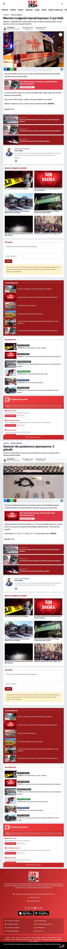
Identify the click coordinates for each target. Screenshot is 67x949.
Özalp (33, 937)
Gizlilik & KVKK (58, 939)
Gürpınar (53, 937)
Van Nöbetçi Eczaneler (13, 920)
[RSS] (41, 908)
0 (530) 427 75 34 (11, 425)
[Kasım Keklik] (9, 152)
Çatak (59, 937)
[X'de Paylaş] (8, 69)
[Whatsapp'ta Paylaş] (11, 69)
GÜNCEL (13, 10)
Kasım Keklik (19, 150)
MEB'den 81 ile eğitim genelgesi (30, 382)
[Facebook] (25, 908)
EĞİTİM (44, 10)
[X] (28, 908)
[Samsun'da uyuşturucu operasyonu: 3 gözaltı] (33, 480)
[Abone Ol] (61, 69)
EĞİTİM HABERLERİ (23, 380)
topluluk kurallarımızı (20, 267)
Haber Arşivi (39, 931)
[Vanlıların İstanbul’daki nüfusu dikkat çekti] (48, 224)
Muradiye (27, 937)
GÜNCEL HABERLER (16, 15)
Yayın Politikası (37, 939)
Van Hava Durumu (41, 920)
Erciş (22, 937)
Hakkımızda (19, 939)
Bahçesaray (7, 939)
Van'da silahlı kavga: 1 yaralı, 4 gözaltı (16, 188)
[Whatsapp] (38, 908)
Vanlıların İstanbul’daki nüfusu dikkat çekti (47, 233)
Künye (30, 939)
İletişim (26, 939)
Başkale (43, 937)
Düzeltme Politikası (47, 939)
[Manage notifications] (63, 945)
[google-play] (41, 913)
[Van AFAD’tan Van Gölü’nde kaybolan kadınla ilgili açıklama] (19, 224)
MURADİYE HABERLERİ (24, 361)
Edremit (18, 937)
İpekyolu (7, 937)
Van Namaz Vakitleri (12, 924)
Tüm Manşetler (40, 927)
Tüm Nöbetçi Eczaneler (34, 437)
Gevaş (48, 937)
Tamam (61, 946)
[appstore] (25, 913)
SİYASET (20, 10)
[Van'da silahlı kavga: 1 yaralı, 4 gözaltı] (19, 179)
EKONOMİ (29, 10)
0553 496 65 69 (34, 897)
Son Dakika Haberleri (12, 931)
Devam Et (17, 157)
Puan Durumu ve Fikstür (13, 927)
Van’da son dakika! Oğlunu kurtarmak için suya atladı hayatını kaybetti (39, 365)
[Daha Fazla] (15, 69)
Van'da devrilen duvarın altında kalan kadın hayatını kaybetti (39, 356)
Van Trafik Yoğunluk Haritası (44, 924)
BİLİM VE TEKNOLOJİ (55, 10)
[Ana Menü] (4, 4)
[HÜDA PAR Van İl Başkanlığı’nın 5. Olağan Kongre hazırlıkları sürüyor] (48, 201)
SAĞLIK (37, 10)
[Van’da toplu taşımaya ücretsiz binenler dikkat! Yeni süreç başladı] (19, 201)
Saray (13, 939)
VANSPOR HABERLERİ (24, 371)
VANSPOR (4, 10)
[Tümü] (61, 339)
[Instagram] (32, 908)
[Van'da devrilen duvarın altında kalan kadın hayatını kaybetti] (48, 179)
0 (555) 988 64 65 (11, 415)
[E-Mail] (16, 161)
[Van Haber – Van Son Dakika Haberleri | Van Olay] (33, 3)
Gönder (8, 261)
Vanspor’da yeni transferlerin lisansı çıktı (32, 374)
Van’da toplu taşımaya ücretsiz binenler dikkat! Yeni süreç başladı (38, 391)
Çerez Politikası (33, 941)
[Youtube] (35, 908)
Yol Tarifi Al (21, 415)
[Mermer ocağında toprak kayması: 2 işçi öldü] (33, 49)
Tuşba (13, 937)
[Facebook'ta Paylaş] (5, 69)
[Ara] (62, 4)
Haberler (6, 15)
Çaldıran (38, 937)
